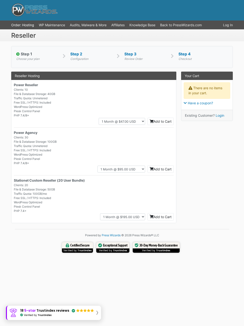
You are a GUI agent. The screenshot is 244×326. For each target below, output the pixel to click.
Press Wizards (111, 235)
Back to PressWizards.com (181, 25)
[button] (53, 313)
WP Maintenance (52, 25)
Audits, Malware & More (88, 25)
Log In (228, 25)
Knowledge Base (142, 25)
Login (220, 115)
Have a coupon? (200, 103)
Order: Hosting (22, 25)
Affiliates (118, 25)
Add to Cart (162, 121)
